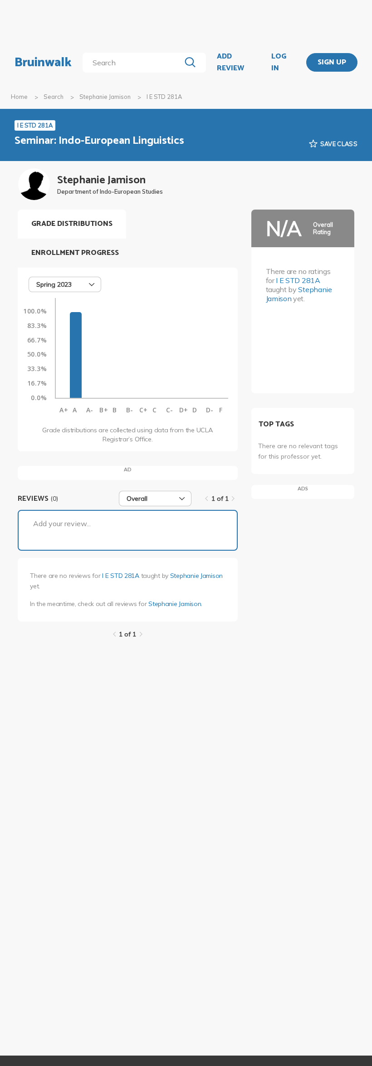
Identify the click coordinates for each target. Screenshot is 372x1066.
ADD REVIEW (230, 62)
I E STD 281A (120, 576)
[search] (133, 63)
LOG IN (278, 62)
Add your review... (62, 523)
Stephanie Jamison (105, 96)
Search (54, 96)
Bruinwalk (43, 63)
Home (19, 96)
